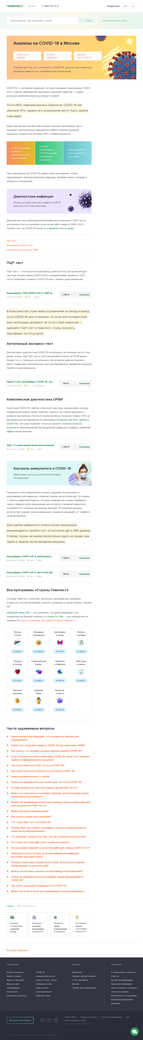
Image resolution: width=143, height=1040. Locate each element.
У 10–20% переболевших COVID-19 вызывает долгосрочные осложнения (48, 153)
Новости (115, 976)
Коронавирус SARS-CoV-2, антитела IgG (30, 572)
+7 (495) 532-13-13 (50, 6)
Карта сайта (70, 1017)
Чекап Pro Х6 (54, 616)
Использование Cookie (75, 1020)
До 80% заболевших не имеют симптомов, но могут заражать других (20, 153)
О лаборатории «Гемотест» (123, 972)
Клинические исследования (124, 995)
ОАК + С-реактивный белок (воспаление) (30, 445)
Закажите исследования (16, 927)
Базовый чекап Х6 (18, 612)
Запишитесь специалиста (38, 927)
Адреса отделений (15, 980)
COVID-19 (40, 972)
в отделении (52, 228)
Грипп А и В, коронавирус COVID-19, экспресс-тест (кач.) (31, 381)
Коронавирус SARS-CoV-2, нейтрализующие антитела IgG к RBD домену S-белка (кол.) (31, 556)
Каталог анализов (15, 972)
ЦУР (128, 1017)
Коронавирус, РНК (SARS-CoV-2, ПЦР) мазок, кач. (31, 293)
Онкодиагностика (44, 984)
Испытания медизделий (122, 999)
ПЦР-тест (11, 241)
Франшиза (77, 972)
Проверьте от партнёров (60, 927)
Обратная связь (43, 995)
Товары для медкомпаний (84, 988)
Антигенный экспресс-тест (20, 245)
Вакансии (115, 1003)
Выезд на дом (13, 984)
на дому (68, 228)
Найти (89, 20)
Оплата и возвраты (120, 992)
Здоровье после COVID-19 (84, 56)
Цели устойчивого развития (124, 988)
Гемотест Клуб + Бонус (46, 980)
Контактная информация (122, 980)
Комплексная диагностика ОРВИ (22, 250)
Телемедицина (13, 988)
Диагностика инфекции (23, 56)
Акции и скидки (14, 976)
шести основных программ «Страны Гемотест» (48, 620)
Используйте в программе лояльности (81, 927)
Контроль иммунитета (52, 56)
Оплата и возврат (88, 1017)
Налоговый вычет (44, 992)
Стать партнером (80, 980)
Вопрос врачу (42, 988)
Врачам (75, 984)
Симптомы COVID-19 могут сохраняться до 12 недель (77, 153)
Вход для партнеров (20, 1020)
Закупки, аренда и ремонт (84, 976)
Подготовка (12, 992)
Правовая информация (121, 984)
